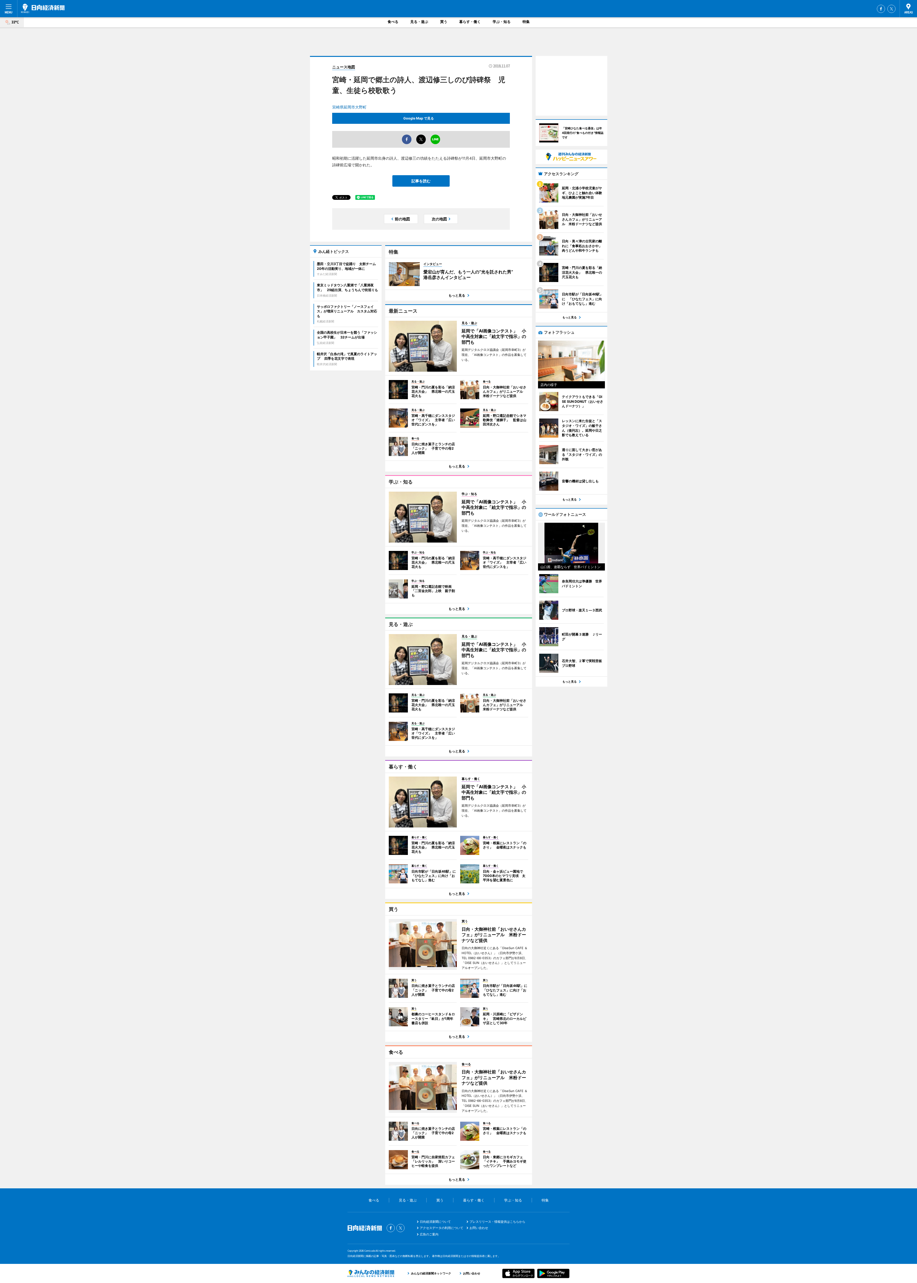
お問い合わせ (478, 1228)
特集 (526, 21)
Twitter (891, 9)
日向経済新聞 (42, 8)
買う (443, 21)
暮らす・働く (470, 21)
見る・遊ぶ (419, 21)
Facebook (881, 9)
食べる (393, 21)
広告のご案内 (429, 1234)
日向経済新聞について (435, 1221)
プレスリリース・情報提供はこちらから (497, 1221)
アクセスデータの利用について (441, 1228)
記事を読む (421, 181)
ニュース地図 (343, 67)
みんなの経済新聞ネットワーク (370, 1273)
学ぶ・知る (502, 21)
